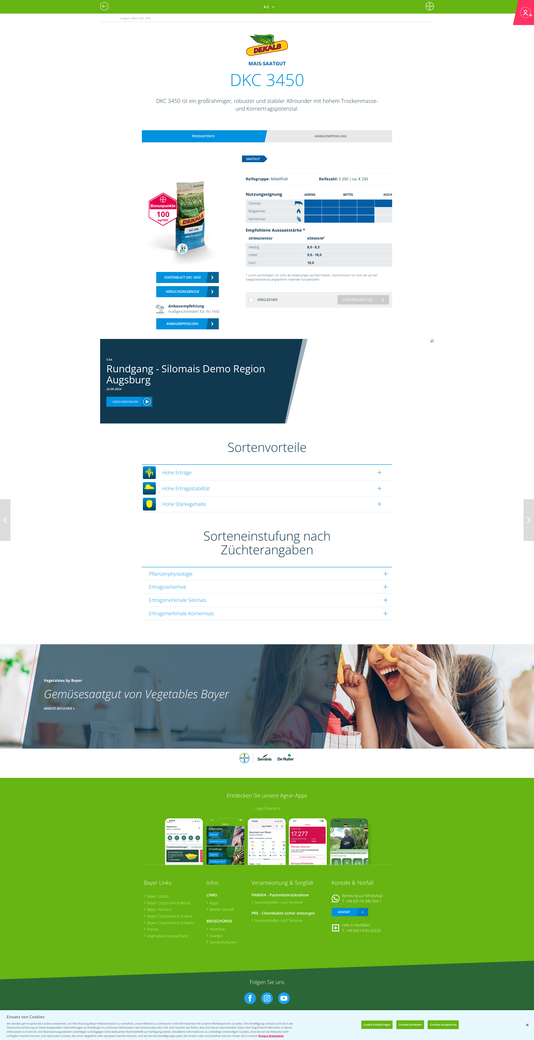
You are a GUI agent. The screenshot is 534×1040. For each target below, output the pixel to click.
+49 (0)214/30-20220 (363, 930)
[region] (267, 1025)
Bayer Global (158, 896)
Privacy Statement (271, 1035)
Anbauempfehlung (331, 136)
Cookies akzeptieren (443, 1024)
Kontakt (344, 912)
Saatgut (216, 935)
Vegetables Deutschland (167, 935)
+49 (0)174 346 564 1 (363, 901)
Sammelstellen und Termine (278, 902)
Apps (214, 902)
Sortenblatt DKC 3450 (182, 277)
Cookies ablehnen (410, 1024)
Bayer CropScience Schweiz (170, 922)
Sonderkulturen (223, 942)
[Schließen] (527, 1025)
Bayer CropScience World (168, 902)
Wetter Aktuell (222, 909)
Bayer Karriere (159, 909)
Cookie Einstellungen (377, 1024)
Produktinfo (203, 136)
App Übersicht (268, 808)
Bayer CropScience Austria (169, 916)
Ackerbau (218, 928)
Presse (152, 929)
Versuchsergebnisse (182, 291)
